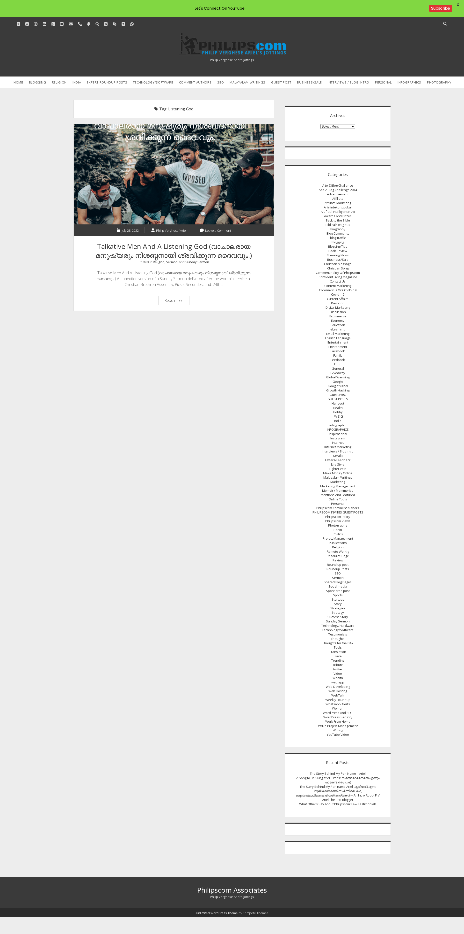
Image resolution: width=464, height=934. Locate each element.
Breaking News (338, 255)
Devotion (337, 303)
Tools (338, 647)
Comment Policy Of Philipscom (338, 272)
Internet (338, 442)
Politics (338, 534)
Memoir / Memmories (337, 490)
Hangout (338, 403)
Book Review (337, 251)
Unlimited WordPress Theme (217, 913)
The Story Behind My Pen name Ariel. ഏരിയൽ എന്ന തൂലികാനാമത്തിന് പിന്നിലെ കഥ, (338, 788)
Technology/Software (153, 82)
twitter (337, 669)
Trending (337, 660)
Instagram (337, 438)
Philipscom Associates (232, 890)
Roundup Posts (337, 569)
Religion (59, 82)
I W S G (338, 416)
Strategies (337, 608)
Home (18, 82)
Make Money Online (338, 473)
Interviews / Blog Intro (348, 82)
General (338, 368)
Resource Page (338, 556)
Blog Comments (337, 233)
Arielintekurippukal (338, 207)
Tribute (338, 665)
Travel (337, 656)
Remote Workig (338, 551)
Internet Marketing (337, 447)
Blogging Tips (337, 246)
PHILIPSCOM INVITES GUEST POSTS (337, 512)
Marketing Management (337, 486)
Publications (338, 543)
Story (338, 604)
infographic (337, 425)
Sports (338, 595)
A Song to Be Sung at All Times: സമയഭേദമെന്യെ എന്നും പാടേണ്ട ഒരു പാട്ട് (337, 780)
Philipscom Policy (337, 516)
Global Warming (337, 377)
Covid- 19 (337, 294)
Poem (338, 530)
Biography (337, 229)
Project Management (338, 538)
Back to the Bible (338, 220)
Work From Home (337, 721)
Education (338, 325)
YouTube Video (338, 734)
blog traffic (338, 238)
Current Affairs (337, 299)
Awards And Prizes (338, 216)
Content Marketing (337, 285)
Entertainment (337, 342)
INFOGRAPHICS (409, 82)
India (76, 82)
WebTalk (337, 695)
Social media (337, 586)
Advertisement (337, 194)
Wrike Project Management (338, 726)
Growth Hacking (337, 390)
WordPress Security (337, 717)
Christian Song (337, 268)
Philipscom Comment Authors (337, 508)
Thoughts (338, 638)
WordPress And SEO (338, 713)
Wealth (338, 678)
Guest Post (281, 82)
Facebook (338, 351)
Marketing (337, 482)
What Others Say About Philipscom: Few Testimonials (338, 804)
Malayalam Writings (247, 82)
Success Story (337, 617)
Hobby (338, 412)
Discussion (338, 312)
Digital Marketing (338, 307)
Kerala (338, 455)
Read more (176, 301)
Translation (337, 652)
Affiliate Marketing (338, 203)
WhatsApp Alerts (338, 704)
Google (338, 381)
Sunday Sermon (197, 262)
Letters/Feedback (338, 460)
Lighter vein (337, 469)
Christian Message (337, 264)
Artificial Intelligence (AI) (338, 211)
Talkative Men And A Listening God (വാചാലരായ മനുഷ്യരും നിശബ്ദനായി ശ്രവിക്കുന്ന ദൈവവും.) (174, 174)
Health (338, 408)
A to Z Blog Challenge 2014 (338, 190)
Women (337, 708)
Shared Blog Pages (338, 582)
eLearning (337, 329)
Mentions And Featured (338, 495)
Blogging (37, 82)
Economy (337, 320)
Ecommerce (337, 316)
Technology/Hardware (337, 625)
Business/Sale (309, 82)
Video (338, 673)
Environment (337, 347)
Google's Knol (338, 386)
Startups (338, 599)
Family (337, 355)
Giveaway (337, 373)
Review (338, 560)
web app (337, 682)
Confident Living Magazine (338, 277)
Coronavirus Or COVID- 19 (337, 290)
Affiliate (337, 198)
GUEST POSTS (337, 399)
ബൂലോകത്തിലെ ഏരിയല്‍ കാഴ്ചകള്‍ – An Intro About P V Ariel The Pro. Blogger (338, 797)
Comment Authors (195, 82)
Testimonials (337, 634)
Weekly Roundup (337, 699)
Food (337, 364)
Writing (338, 730)
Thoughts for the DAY (337, 643)
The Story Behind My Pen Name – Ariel (338, 773)
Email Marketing (337, 333)
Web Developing (338, 686)
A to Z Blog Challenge (337, 185)
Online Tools (338, 499)
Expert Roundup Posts (107, 82)
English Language (338, 338)
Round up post (337, 564)
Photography (439, 82)
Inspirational (338, 434)
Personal (383, 82)
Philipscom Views (337, 521)
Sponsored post (338, 591)
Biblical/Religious (338, 224)
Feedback (338, 360)
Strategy (338, 612)
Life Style (337, 464)
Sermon (172, 262)
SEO (220, 82)
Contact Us (338, 281)
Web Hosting (337, 691)
